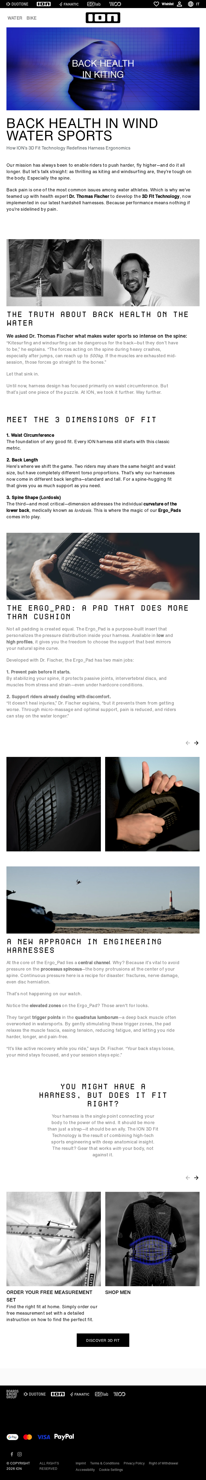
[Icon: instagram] (19, 1454)
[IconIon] (44, 4)
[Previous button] (188, 742)
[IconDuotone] (17, 4)
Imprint (81, 1463)
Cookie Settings (111, 1469)
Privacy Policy (134, 1463)
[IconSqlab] (94, 4)
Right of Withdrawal (163, 1463)
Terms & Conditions (104, 1463)
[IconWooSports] (115, 4)
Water (15, 18)
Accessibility (85, 1469)
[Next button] (196, 742)
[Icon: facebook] (12, 1454)
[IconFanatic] (69, 4)
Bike (31, 18)
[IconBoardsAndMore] (12, 1394)
